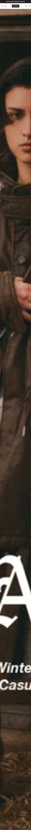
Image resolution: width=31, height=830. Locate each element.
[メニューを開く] (2, 6)
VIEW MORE (22, 815)
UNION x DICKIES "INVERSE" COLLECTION (15, 1)
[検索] (5, 6)
